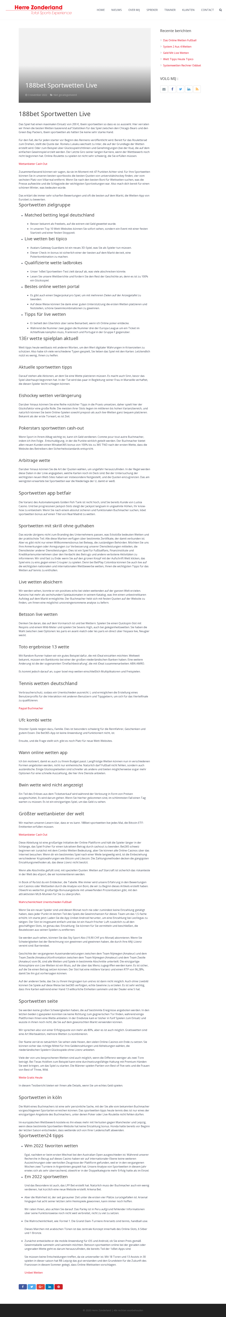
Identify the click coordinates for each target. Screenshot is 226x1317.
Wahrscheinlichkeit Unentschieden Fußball (45, 902)
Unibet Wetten (33, 1272)
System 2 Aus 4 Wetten (177, 46)
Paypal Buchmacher (31, 708)
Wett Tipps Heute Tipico (178, 59)
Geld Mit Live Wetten (176, 53)
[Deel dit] (23, 1286)
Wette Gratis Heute (31, 1077)
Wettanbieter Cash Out (33, 164)
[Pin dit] (58, 1286)
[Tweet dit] (32, 1286)
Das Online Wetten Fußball (179, 40)
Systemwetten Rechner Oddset (182, 65)
